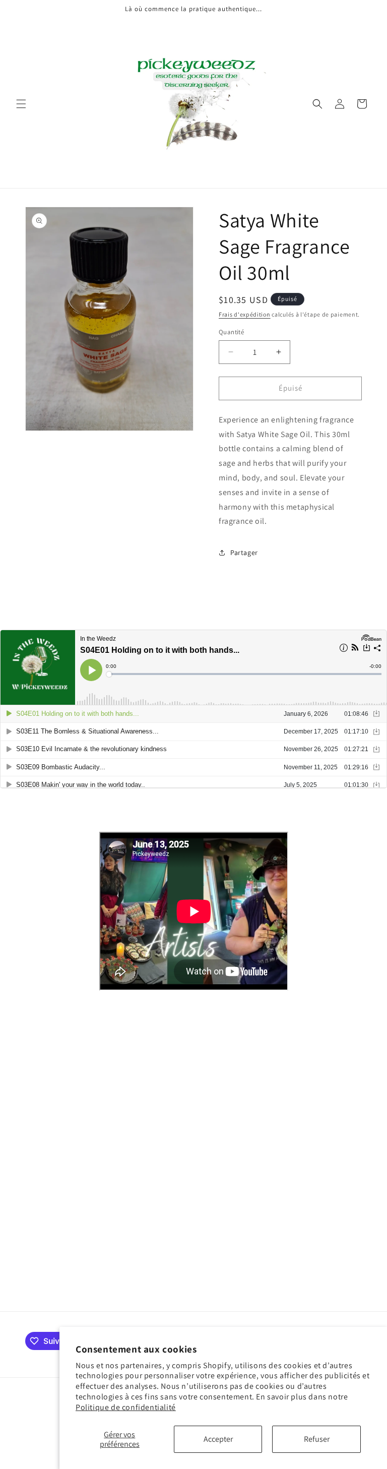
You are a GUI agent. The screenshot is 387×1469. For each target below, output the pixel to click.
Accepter (218, 1439)
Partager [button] (244, 552)
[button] (21, 104)
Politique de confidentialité (126, 1407)
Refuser (317, 1439)
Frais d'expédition (245, 314)
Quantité (231, 332)
